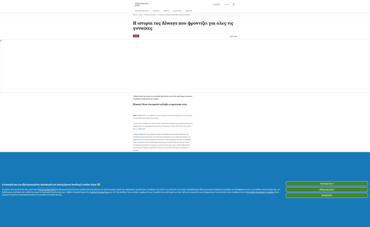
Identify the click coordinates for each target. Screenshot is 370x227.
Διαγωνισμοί (177, 11)
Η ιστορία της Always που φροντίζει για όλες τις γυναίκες (174, 15)
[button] (216, 4)
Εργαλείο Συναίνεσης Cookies (260, 192)
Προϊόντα (166, 11)
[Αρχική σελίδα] (142, 4)
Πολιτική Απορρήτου (99, 192)
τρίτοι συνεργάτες (47, 189)
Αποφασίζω (327, 195)
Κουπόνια (156, 11)
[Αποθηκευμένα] (233, 4)
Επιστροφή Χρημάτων (142, 11)
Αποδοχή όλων (327, 183)
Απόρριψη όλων (327, 189)
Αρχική (135, 15)
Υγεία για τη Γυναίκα (150, 15)
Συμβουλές (188, 11)
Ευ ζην (140, 15)
